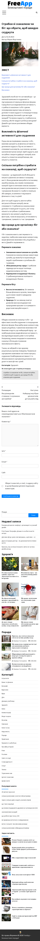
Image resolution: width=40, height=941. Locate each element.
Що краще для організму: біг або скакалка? (18, 87)
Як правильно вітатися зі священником (15, 820)
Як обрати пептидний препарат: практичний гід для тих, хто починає (10, 600)
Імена (3, 709)
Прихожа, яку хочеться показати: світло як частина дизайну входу (23, 637)
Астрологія (5, 678)
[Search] (36, 12)
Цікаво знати (6, 781)
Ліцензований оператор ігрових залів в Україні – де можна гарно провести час (24, 891)
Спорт (4, 766)
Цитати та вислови (8, 777)
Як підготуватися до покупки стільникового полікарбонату (21, 665)
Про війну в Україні (8, 747)
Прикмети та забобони (9, 743)
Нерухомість (5, 731)
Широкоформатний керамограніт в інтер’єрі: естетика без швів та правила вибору (23, 656)
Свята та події (6, 758)
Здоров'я (14, 365)
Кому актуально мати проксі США (23, 875)
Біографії (5, 686)
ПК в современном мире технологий (24, 858)
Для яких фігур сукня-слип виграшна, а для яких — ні (18, 537)
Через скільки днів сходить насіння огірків (16, 800)
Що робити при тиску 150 (10, 816)
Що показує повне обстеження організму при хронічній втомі (29, 624)
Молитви (4, 720)
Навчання (5, 724)
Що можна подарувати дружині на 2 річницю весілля (20, 808)
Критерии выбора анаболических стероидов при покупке (23, 883)
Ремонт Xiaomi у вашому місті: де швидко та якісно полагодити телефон (24, 841)
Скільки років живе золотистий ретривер (16, 796)
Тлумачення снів (7, 773)
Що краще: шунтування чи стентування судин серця (29, 600)
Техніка (4, 769)
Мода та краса (6, 716)
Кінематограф (6, 712)
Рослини (4, 754)
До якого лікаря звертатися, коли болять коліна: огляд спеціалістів (10, 624)
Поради (4, 735)
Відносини (5, 690)
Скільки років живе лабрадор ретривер (15, 828)
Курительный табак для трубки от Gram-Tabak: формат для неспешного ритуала (24, 849)
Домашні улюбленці (8, 701)
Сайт (4, 472)
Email (4, 462)
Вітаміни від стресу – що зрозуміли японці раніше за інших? (29, 574)
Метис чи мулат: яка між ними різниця (14, 824)
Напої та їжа (6, 728)
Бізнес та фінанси (7, 682)
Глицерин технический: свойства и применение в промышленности (23, 866)
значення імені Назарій (9, 812)
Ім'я (4, 451)
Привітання (5, 739)
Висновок (5, 90)
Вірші (3, 693)
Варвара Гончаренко (20, 641)
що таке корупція (8, 804)
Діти (3, 697)
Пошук (4, 512)
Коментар (6, 421)
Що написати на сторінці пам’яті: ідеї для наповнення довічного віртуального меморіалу (24, 646)
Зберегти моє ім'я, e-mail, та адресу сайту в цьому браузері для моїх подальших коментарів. (21, 486)
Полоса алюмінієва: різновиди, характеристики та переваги (22, 908)
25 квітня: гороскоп (8, 792)
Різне (3, 750)
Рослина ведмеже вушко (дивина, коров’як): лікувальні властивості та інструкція (10, 575)
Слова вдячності (7, 762)
